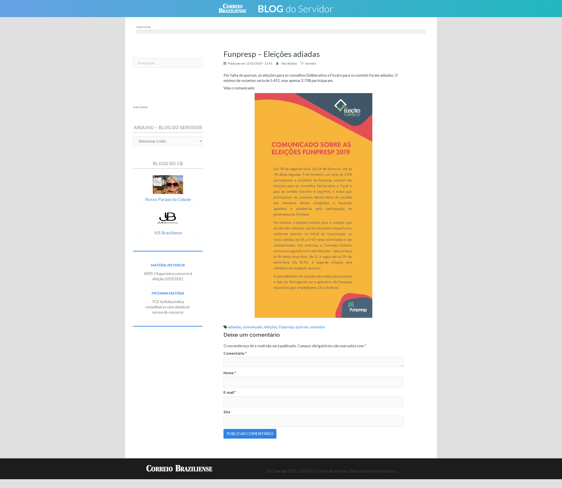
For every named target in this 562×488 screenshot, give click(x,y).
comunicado (253, 327)
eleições (270, 327)
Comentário (235, 353)
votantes (317, 327)
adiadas (234, 327)
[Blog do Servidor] (298, 8)
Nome (229, 373)
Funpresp (286, 327)
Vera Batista (289, 63)
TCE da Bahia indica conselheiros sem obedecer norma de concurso (168, 306)
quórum (301, 327)
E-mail (229, 392)
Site (227, 412)
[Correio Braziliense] (236, 8)
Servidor (310, 63)
